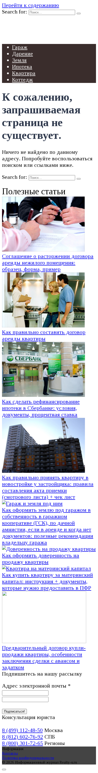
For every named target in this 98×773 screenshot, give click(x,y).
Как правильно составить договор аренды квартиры (43, 335)
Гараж (19, 47)
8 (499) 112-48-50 (22, 730)
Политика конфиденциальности (28, 758)
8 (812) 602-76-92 (22, 737)
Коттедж (22, 79)
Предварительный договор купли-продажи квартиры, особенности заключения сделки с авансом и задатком (44, 657)
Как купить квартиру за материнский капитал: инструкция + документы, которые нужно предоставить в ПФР (47, 581)
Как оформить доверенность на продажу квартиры (40, 558)
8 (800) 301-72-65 (22, 743)
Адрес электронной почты (36, 686)
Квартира (23, 73)
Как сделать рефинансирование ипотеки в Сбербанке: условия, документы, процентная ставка (41, 408)
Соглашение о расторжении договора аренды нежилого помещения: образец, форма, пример (47, 262)
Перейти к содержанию (30, 5)
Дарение (22, 53)
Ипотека (22, 66)
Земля (19, 60)
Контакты (10, 753)
